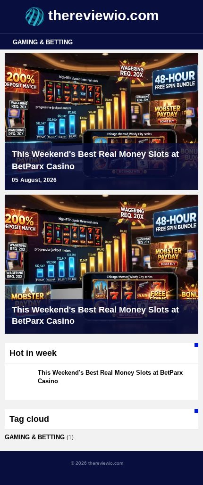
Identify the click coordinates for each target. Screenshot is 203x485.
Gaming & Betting (43, 42)
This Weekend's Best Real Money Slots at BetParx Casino (95, 160)
